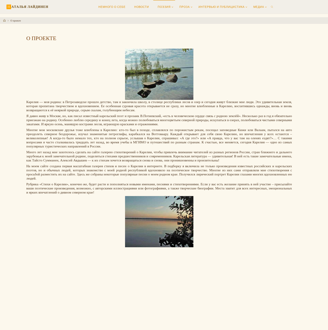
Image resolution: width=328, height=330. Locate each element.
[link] (272, 7)
